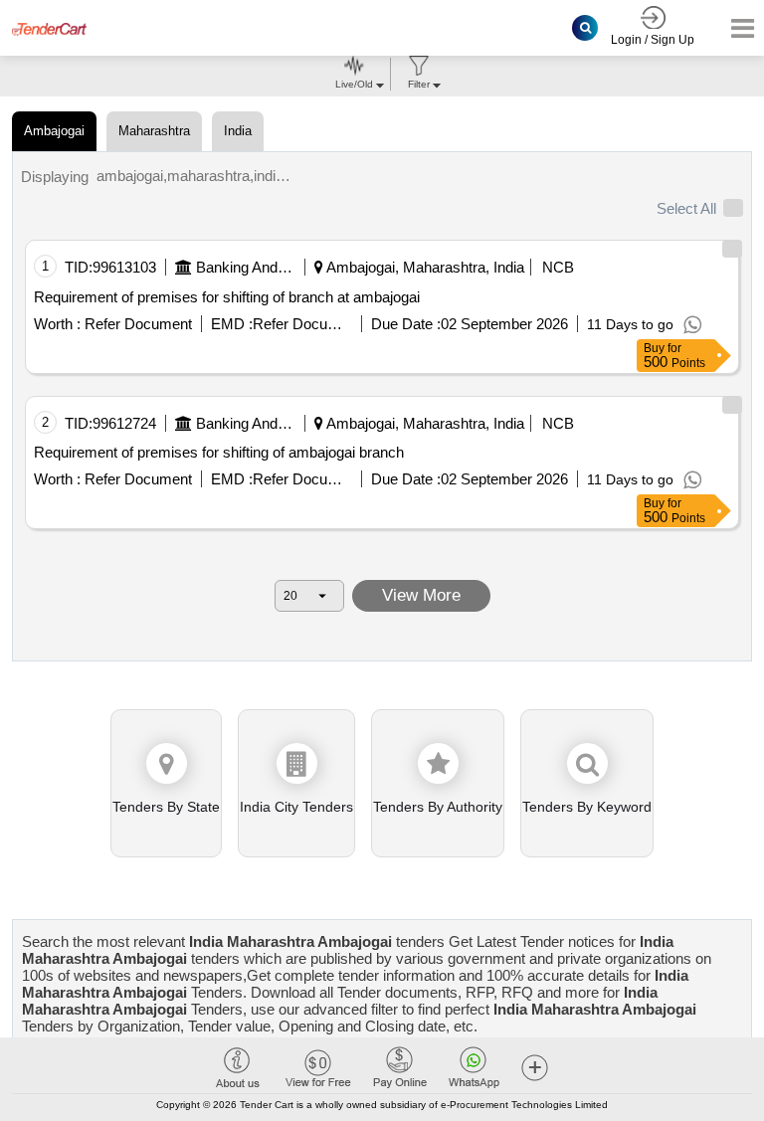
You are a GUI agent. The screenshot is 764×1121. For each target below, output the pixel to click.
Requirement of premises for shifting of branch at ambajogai (227, 296)
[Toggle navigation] (736, 28)
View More (421, 595)
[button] (534, 1066)
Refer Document (136, 323)
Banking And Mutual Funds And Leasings (245, 267)
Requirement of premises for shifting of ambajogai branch (219, 452)
